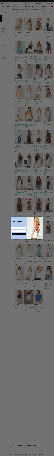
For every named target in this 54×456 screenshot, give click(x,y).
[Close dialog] (42, 217)
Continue (19, 233)
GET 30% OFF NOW (0, 18)
